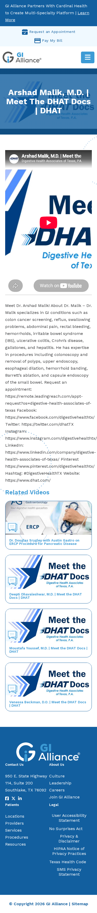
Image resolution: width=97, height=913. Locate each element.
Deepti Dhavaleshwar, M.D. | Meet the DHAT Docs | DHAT (45, 596)
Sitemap (80, 903)
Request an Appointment (52, 32)
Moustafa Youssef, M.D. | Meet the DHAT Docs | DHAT (48, 650)
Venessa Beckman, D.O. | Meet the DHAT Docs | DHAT (47, 703)
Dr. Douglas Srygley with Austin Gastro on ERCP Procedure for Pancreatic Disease (44, 542)
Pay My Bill (52, 40)
